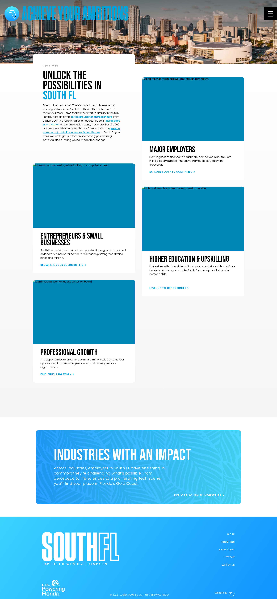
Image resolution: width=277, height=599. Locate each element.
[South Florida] (11, 13)
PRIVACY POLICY (160, 594)
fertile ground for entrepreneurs (91, 117)
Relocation (227, 549)
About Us (228, 565)
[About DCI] (232, 594)
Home (46, 65)
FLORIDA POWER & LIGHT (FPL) (135, 594)
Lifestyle (229, 557)
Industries (228, 541)
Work (231, 534)
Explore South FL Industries (197, 495)
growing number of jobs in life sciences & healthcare (81, 130)
